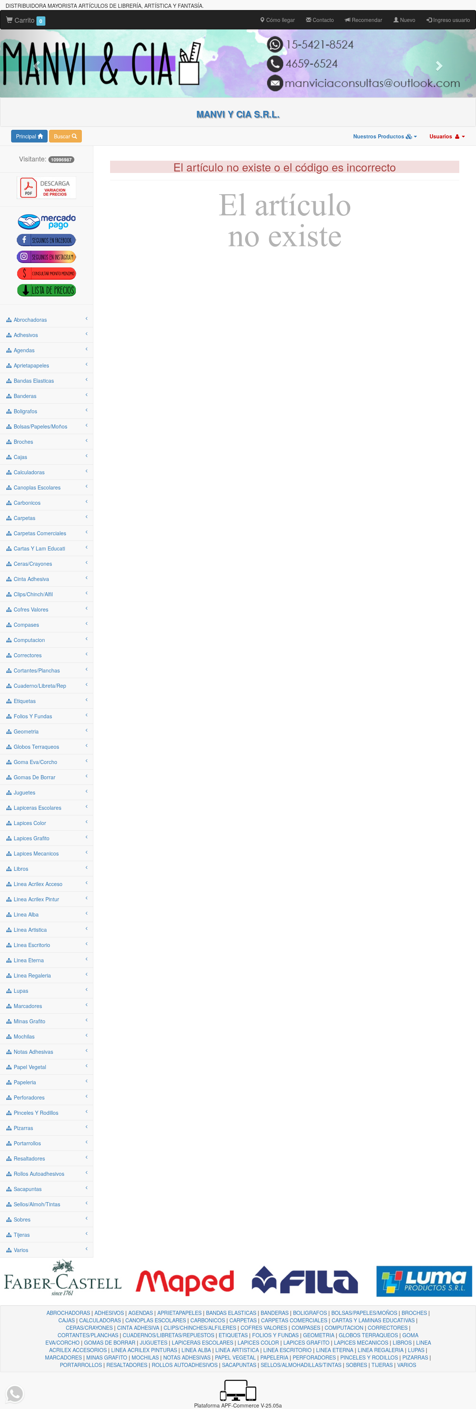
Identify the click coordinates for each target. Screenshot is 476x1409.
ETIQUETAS (233, 1335)
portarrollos (26, 1143)
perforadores (28, 1097)
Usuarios (442, 136)
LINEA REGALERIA (380, 1350)
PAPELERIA (274, 1357)
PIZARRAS (415, 1357)
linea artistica (29, 929)
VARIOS (406, 1364)
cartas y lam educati (38, 548)
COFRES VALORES (264, 1327)
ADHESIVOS (109, 1312)
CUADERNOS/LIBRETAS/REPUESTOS (168, 1335)
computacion (28, 639)
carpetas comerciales (39, 533)
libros (20, 868)
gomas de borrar (33, 777)
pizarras (22, 1128)
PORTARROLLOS (81, 1364)
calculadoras (28, 472)
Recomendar (366, 19)
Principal (27, 136)
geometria (25, 731)
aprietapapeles (30, 365)
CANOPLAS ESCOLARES (155, 1320)
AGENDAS (140, 1312)
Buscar (63, 136)
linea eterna (28, 960)
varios (20, 1250)
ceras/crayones (32, 563)
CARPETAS (243, 1320)
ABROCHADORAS (68, 1312)
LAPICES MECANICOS (361, 1342)
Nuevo (407, 19)
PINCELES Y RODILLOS (369, 1357)
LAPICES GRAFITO (306, 1342)
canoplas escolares (36, 487)
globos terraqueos (35, 746)
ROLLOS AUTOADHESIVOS (185, 1364)
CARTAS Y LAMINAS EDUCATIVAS (373, 1320)
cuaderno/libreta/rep (39, 685)
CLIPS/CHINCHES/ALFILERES (200, 1327)
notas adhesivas (32, 1051)
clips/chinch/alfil (32, 594)
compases (25, 624)
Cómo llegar (280, 19)
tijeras (21, 1234)
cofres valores (30, 609)
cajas (19, 456)
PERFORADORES (314, 1357)
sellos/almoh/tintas (36, 1204)
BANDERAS (275, 1312)
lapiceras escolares (36, 807)
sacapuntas (27, 1189)
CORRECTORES (388, 1327)
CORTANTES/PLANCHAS (88, 1335)
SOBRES (356, 1364)
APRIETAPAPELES (179, 1312)
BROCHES (414, 1312)
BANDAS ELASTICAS (231, 1312)
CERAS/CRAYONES (89, 1327)
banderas (24, 395)
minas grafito (28, 1021)
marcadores (27, 1006)
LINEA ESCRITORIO (287, 1350)
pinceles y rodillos (35, 1112)
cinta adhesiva (30, 578)
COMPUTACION (344, 1327)
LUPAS (416, 1350)
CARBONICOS (207, 1320)
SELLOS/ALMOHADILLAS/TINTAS (301, 1364)
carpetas (23, 517)
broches (22, 441)
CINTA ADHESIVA (138, 1327)
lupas (20, 990)
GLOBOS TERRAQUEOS (368, 1335)
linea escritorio (31, 945)
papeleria (24, 1082)
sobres (21, 1219)
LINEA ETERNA (334, 1350)
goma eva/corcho (34, 762)
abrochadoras (29, 319)
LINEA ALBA (196, 1350)
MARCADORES (63, 1357)
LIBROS (402, 1342)
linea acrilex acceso (37, 884)
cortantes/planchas (36, 670)
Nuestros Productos (379, 136)
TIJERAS (382, 1364)
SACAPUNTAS (239, 1364)
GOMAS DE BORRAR (109, 1342)
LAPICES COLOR (258, 1342)
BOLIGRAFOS (310, 1312)
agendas (23, 350)
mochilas (23, 1036)
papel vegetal (29, 1067)
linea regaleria (31, 975)
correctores (27, 655)
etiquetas (24, 700)
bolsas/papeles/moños (39, 426)
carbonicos (26, 502)
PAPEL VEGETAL (235, 1357)
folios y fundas (32, 716)
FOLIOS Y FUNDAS (275, 1335)
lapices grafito (30, 838)
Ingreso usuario (451, 19)
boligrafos (24, 411)
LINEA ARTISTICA (237, 1350)
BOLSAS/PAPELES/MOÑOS (364, 1312)
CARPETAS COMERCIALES (294, 1320)
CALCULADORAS (100, 1320)
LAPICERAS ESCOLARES (202, 1342)
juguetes (23, 792)
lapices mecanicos (35, 853)
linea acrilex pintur (35, 899)
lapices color (29, 823)
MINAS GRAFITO (106, 1357)
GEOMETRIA (318, 1335)
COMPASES (306, 1327)
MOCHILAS (145, 1357)
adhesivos (25, 334)
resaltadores (28, 1158)
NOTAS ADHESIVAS (186, 1357)
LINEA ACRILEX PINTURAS (144, 1350)
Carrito (27, 20)
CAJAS (66, 1320)
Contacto (322, 19)
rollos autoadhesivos (38, 1173)
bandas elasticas (33, 380)
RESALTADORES (126, 1364)
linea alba (25, 914)
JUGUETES (153, 1342)
